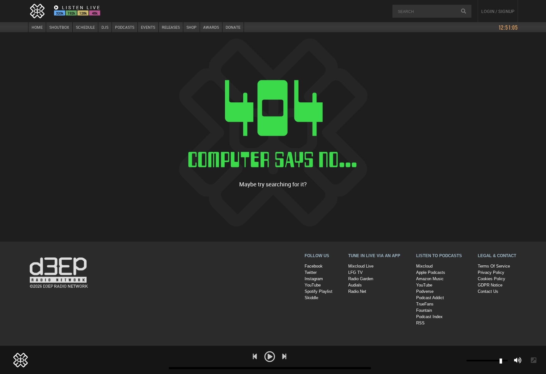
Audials (355, 285)
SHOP (191, 27)
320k (60, 13)
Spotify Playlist (318, 291)
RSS (420, 323)
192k (71, 13)
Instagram (314, 278)
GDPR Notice (490, 285)
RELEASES (171, 27)
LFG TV (355, 272)
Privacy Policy (491, 272)
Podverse (425, 291)
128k (83, 13)
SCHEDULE (85, 27)
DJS (104, 27)
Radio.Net (357, 291)
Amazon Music (430, 278)
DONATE (233, 27)
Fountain (424, 310)
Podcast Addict (430, 297)
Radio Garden (360, 278)
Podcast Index (429, 316)
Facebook (314, 266)
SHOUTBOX (59, 27)
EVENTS (148, 27)
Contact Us (488, 291)
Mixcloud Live (360, 266)
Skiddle (311, 297)
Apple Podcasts (430, 272)
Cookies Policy (491, 278)
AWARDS (211, 27)
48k (95, 13)
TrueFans (425, 304)
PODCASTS (124, 27)
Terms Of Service (494, 266)
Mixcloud (424, 266)
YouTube (313, 285)
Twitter (311, 272)
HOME (37, 27)
